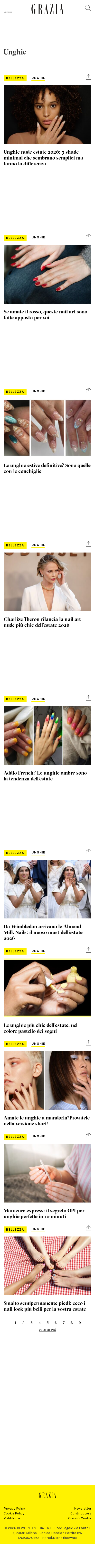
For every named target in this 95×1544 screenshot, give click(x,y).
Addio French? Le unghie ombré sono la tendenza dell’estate (45, 775)
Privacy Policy (15, 1508)
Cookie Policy (14, 1513)
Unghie (38, 78)
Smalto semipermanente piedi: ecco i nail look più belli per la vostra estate (45, 1306)
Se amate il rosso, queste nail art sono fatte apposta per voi (45, 314)
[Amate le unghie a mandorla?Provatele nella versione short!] (47, 1080)
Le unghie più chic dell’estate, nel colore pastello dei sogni (40, 1028)
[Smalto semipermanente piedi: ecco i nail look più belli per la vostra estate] (47, 1265)
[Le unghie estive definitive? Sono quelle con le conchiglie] (47, 428)
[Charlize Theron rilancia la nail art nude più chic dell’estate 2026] (47, 582)
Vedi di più (47, 1330)
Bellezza (15, 78)
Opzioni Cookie (79, 1518)
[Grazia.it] (47, 9)
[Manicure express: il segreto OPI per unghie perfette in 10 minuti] (47, 1173)
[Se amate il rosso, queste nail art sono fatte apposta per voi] (47, 274)
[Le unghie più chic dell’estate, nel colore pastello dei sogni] (47, 987)
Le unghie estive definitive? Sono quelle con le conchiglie (47, 468)
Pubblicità (12, 1518)
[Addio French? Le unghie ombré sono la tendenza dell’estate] (47, 735)
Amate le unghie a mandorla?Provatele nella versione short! (47, 1120)
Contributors (80, 1513)
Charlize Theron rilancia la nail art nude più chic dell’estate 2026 (42, 622)
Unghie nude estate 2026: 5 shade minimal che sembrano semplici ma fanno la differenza (43, 158)
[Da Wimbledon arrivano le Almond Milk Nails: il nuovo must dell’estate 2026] (47, 889)
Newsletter (82, 1508)
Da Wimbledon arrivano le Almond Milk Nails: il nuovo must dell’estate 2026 (43, 932)
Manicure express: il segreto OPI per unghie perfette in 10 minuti (44, 1213)
